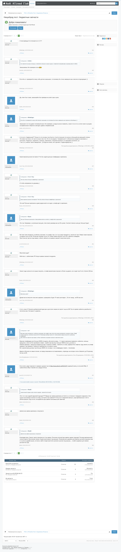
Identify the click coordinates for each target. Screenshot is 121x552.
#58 (93, 402)
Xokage (29, 548)
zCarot (30, 547)
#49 (93, 205)
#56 (93, 357)
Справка (13, 7)
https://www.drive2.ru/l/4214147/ (58, 366)
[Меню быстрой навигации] (109, 13)
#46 (93, 147)
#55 (93, 320)
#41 (93, 50)
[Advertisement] (49, 506)
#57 (93, 375)
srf (6, 237)
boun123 (7, 375)
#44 (93, 106)
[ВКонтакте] (103, 38)
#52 (93, 262)
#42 (93, 70)
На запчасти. (9, 478)
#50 (93, 225)
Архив (114, 540)
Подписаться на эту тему (88, 35)
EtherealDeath (42, 382)
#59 (93, 420)
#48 (93, 186)
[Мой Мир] (108, 38)
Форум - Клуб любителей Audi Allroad (103, 540)
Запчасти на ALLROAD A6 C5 (14, 473)
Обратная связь (90, 540)
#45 (93, 128)
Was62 (7, 413)
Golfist (6, 106)
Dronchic (7, 61)
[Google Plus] (110, 38)
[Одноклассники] (106, 38)
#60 (93, 445)
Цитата (91, 53)
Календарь (18, 7)
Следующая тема (54, 456)
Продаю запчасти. (11, 468)
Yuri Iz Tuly (8, 166)
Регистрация (7, 7)
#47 (93, 166)
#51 (93, 244)
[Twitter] (104, 38)
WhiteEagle (8, 43)
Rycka (6, 197)
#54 (93, 300)
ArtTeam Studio (17, 548)
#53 (93, 280)
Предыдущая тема (44, 456)
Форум (32, 3)
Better (6, 390)
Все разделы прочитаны (28, 7)
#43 (93, 88)
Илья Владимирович (10, 338)
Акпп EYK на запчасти (12, 463)
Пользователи (41, 3)
